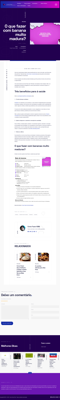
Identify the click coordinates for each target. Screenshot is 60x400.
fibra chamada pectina (35, 128)
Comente (3, 304)
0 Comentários (22, 48)
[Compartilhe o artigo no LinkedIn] (7, 72)
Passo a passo (27, 3)
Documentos (34, 3)
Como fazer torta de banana (27, 205)
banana (16, 102)
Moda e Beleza (44, 3)
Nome (32, 304)
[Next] (31, 373)
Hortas (29, 5)
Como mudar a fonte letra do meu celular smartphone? (17, 363)
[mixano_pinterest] (57, 397)
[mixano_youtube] (55, 397)
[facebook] (28, 232)
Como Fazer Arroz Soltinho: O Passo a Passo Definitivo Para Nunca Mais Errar (22, 270)
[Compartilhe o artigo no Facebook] (7, 78)
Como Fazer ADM (14, 48)
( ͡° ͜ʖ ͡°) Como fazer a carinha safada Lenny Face (29, 362)
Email (32, 309)
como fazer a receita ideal (32, 74)
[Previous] (29, 373)
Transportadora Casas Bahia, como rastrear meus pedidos (53, 363)
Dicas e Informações (21, 5)
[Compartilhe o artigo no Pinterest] (7, 74)
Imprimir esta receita (46, 166)
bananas (31, 214)
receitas (35, 214)
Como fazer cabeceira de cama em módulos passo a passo (41, 363)
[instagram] (36, 232)
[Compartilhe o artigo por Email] (7, 70)
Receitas (19, 3)
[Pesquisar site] (56, 4)
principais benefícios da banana (24, 96)
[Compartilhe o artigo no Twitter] (7, 76)
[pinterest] (34, 232)
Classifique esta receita (6, 298)
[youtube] (32, 232)
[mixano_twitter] (53, 397)
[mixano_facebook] (51, 397)
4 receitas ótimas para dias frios (40, 268)
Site (32, 315)
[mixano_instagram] (59, 397)
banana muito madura (24, 214)
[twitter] (30, 232)
